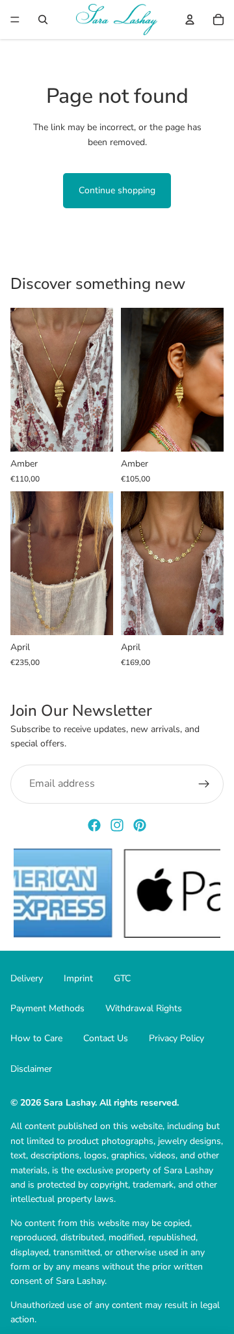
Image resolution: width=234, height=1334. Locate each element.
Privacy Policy (176, 1038)
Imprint (78, 978)
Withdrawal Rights (143, 1008)
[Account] (190, 19)
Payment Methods (47, 1008)
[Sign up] (204, 784)
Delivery (26, 978)
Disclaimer (31, 1069)
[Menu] (15, 19)
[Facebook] (94, 825)
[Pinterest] (140, 825)
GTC (122, 978)
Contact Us (105, 1038)
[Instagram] (117, 825)
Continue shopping (117, 190)
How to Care (36, 1038)
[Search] (43, 19)
